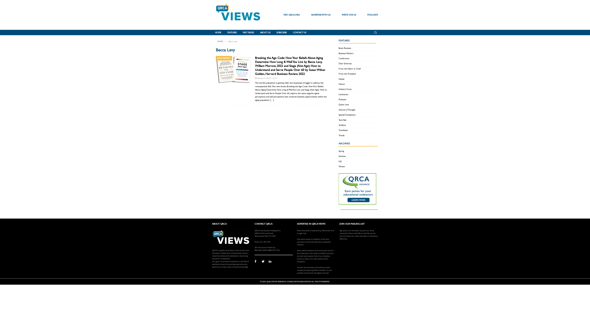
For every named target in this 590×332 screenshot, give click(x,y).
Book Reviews (345, 48)
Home (218, 32)
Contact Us (299, 32)
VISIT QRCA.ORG (291, 15)
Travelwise (343, 130)
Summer (342, 156)
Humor (342, 84)
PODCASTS (372, 15)
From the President (347, 74)
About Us (265, 32)
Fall (340, 161)
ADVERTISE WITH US (320, 15)
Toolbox (342, 125)
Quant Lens (344, 104)
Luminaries (343, 94)
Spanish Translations (347, 115)
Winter (342, 166)
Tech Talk (342, 120)
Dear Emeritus (345, 63)
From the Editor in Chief (350, 68)
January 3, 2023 (264, 78)
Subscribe (282, 32)
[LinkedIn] (271, 261)
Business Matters (346, 53)
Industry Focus (345, 89)
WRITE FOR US (349, 15)
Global (341, 79)
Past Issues (248, 32)
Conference (344, 58)
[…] (272, 100)
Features (232, 32)
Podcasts (342, 99)
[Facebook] (257, 261)
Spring (341, 151)
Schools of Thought (347, 110)
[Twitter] (264, 261)
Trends (341, 135)
